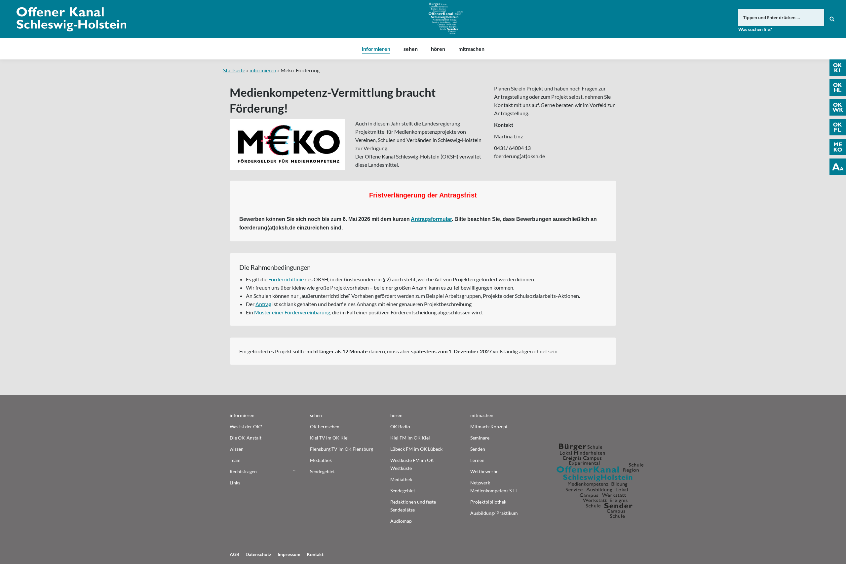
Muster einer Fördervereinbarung (292, 312)
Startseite (234, 70)
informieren (263, 70)
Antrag (263, 304)
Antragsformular (431, 219)
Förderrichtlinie (286, 279)
